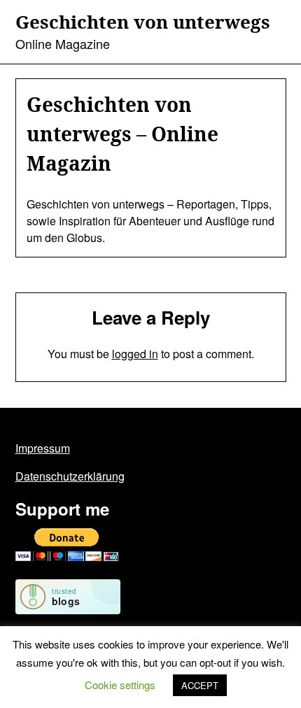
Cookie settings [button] (120, 684)
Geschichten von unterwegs (142, 22)
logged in (135, 354)
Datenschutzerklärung (70, 476)
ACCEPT (199, 685)
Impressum (42, 448)
